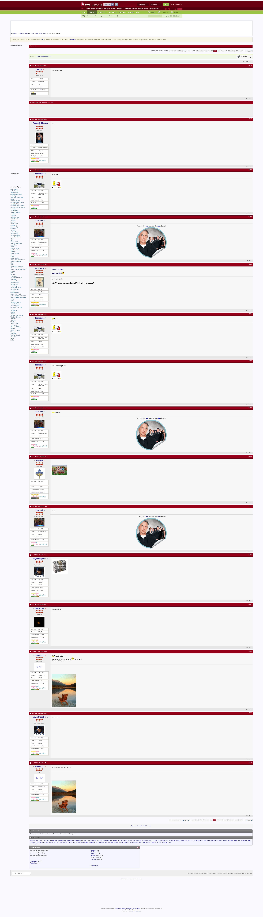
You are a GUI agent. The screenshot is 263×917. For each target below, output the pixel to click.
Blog (84, 12)
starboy (70, 842)
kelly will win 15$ (170, 840)
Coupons (107, 8)
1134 (236, 50)
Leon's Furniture (15, 250)
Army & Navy (14, 192)
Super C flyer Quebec (16, 315)
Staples (12, 312)
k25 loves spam (160, 840)
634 (215, 50)
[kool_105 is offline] (39, 233)
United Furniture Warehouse (15, 331)
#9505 (250, 506)
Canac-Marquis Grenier (17, 202)
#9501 (250, 314)
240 (41, 89)
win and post (109, 842)
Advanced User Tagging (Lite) (121, 908)
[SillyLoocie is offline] (39, 281)
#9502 (250, 360)
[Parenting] (175, 9)
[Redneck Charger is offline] (39, 137)
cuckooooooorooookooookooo (76, 840)
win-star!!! (126, 842)
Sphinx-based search (136, 911)
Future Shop (14, 223)
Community (98, 16)
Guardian (13, 228)
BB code (93, 850)
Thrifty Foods (14, 323)
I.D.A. (12, 238)
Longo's (12, 255)
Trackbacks (94, 859)
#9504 (250, 456)
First (186, 51)
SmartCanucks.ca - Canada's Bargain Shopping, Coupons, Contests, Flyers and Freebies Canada (218, 873)
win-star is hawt (118, 842)
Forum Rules (94, 865)
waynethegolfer (39, 559)
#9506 (250, 554)
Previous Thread (136, 826)
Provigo (12, 291)
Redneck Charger (40, 123)
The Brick (13, 320)
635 (218, 50)
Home (88, 8)
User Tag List (33, 46)
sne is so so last (51, 842)
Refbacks (33, 863)
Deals (93, 8)
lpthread (200, 840)
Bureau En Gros (15, 201)
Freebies (120, 8)
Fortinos (12, 222)
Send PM (248, 98)
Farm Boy (13, 215)
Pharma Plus (14, 284)
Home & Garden (154, 8)
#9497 (250, 119)
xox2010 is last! (151, 842)
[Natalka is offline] (39, 473)
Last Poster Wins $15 (43, 56)
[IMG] (92, 854)
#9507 (250, 604)
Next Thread (147, 826)
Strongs (12, 314)
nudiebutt (230, 840)
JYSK (12, 246)
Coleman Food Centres (17, 205)
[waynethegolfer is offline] (39, 572)
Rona (12, 300)
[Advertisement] (68, 110)
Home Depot (14, 233)
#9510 (250, 762)
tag (74, 842)
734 (233, 50)
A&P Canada (14, 191)
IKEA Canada (14, 241)
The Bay (13, 318)
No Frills (12, 274)
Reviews (140, 8)
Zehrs (12, 338)
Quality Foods (14, 292)
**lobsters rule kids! (36, 840)
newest (225, 840)
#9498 (250, 169)
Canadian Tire (14, 204)
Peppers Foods (15, 281)
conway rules (62, 840)
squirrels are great (62, 842)
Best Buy (13, 196)
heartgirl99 (39, 608)
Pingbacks (33, 861)
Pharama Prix (14, 282)
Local (164, 12)
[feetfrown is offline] (39, 185)
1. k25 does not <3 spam (50, 840)
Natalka (39, 460)
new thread (218, 840)
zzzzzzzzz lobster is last (164, 842)
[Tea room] (166, 9)
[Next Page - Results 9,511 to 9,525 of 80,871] (246, 51)
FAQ (83, 16)
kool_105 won (180, 840)
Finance (134, 8)
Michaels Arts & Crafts (17, 266)
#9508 (250, 651)
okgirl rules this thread (240, 840)
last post (187, 840)
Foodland (13, 220)
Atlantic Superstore (16, 194)
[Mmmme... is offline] (39, 667)
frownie (115, 840)
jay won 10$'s (150, 840)
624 (204, 50)
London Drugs (14, 253)
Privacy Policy (245, 873)
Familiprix (13, 214)
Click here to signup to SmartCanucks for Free (41, 102)
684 (229, 50)
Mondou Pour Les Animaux (18, 268)
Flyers (113, 8)
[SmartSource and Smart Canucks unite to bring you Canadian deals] (18, 178)
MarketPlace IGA (15, 261)
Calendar (90, 16)
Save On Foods (15, 304)
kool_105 (39, 221)
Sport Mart (13, 310)
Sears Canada (14, 305)
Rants (146, 8)
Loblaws (12, 251)
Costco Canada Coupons (17, 207)
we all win (85, 842)
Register (178, 4)
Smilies (93, 852)
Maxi (11, 263)
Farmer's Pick (14, 217)
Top (137, 12)
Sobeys (12, 309)
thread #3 (79, 842)
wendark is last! (93, 842)
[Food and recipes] (172, 9)
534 (197, 50)
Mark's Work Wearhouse (17, 260)
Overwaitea (13, 276)
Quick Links (120, 16)
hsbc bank (136, 840)
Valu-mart (13, 333)
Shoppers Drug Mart (16, 307)
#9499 (250, 216)
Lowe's (12, 256)
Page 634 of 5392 (176, 50)
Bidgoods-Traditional (16, 197)
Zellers (12, 340)
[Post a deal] (179, 9)
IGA (11, 240)
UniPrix (12, 328)
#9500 (250, 264)
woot (144, 842)
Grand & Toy (14, 227)
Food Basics (14, 219)
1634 (241, 50)
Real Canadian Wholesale (18, 297)
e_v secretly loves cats (92, 840)
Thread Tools (246, 61)
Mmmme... (39, 655)
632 (208, 50)
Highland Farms (15, 232)
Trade (177, 12)
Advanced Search (174, 16)
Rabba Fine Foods (15, 294)
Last (249, 51)
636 (222, 50)
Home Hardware (15, 235)
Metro (12, 264)
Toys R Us (13, 325)
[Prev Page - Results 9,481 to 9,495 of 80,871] (189, 51)
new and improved (209, 840)
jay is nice (143, 840)
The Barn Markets (15, 317)
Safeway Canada (15, 302)
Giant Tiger (13, 225)
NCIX (12, 273)
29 (40, 492)
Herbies (12, 230)
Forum (92, 12)
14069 (245, 56)
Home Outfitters (15, 237)
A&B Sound (13, 189)
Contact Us (190, 873)
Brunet (12, 199)
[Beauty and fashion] (169, 9)
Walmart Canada (15, 335)
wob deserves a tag (136, 842)
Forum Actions (109, 16)
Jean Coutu (13, 245)
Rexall (12, 299)
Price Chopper (14, 286)
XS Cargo (13, 337)
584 (201, 50)
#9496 (250, 65)
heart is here (128, 840)
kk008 (39, 69)
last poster (194, 840)
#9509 (250, 713)
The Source (13, 322)
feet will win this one (106, 840)
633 (212, 50)
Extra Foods (14, 210)
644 (226, 50)
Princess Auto (14, 289)
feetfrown (39, 174)
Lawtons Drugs (14, 248)
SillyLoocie (39, 268)
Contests (128, 8)
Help (172, 4)
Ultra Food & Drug (15, 327)
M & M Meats (14, 258)
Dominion (13, 209)
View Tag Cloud (34, 844)
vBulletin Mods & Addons (134, 908)
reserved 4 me (41, 842)
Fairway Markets (15, 212)
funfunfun (120, 840)
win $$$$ (101, 842)
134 (194, 50)
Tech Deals (99, 8)
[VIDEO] (93, 855)
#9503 (250, 407)
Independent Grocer (16, 243)
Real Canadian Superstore (18, 296)
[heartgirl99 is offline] (39, 621)
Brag (153, 12)
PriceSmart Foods (15, 287)
